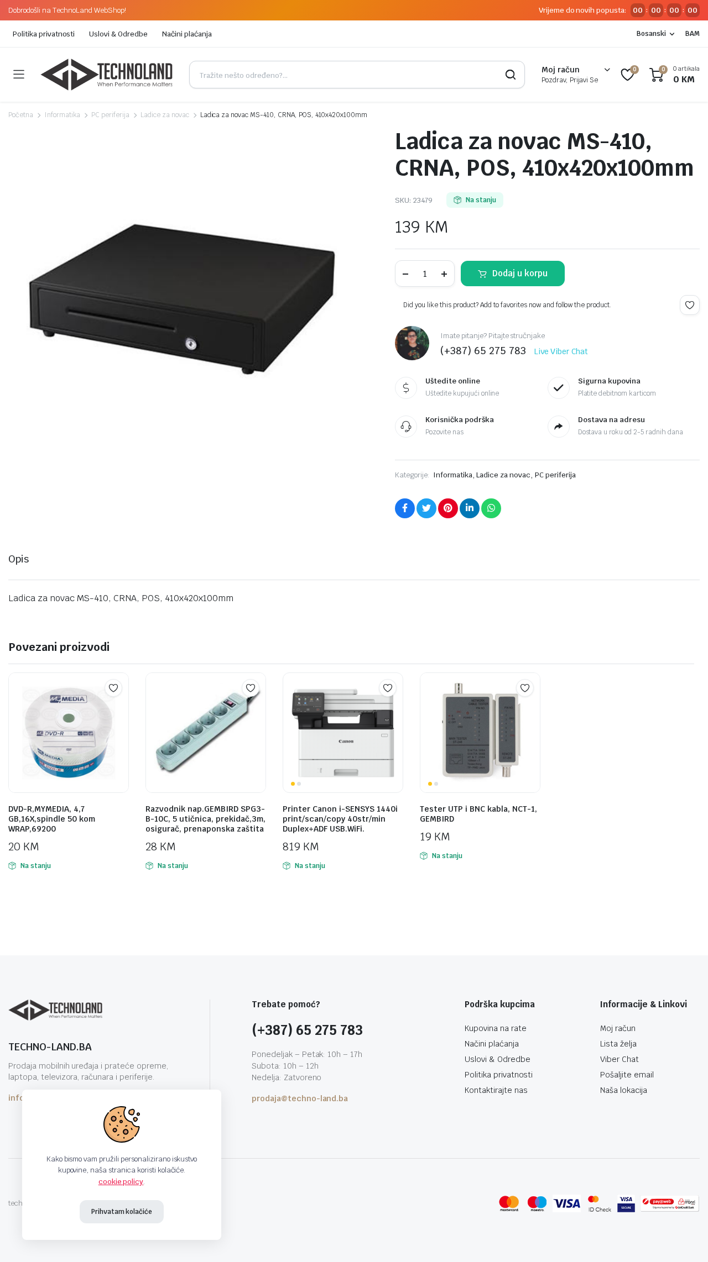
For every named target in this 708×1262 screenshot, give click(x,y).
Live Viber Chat (561, 351)
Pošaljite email (627, 1075)
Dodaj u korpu (520, 273)
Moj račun (618, 1028)
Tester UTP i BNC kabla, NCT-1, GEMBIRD (478, 814)
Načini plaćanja (187, 34)
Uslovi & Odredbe (118, 34)
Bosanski (651, 33)
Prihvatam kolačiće (121, 1211)
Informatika (62, 115)
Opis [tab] (18, 559)
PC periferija (110, 115)
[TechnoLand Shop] (106, 75)
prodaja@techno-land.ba (300, 1098)
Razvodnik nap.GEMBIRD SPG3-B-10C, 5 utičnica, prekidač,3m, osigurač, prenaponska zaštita (205, 819)
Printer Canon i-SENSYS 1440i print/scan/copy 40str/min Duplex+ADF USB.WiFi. (340, 819)
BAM (692, 33)
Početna (20, 115)
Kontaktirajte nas (496, 1090)
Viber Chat (619, 1059)
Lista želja (618, 1044)
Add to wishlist (690, 305)
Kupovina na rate (496, 1028)
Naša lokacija (623, 1090)
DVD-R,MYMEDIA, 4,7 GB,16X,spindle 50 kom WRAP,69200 (51, 819)
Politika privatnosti (44, 34)
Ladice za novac (164, 115)
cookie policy (121, 1181)
